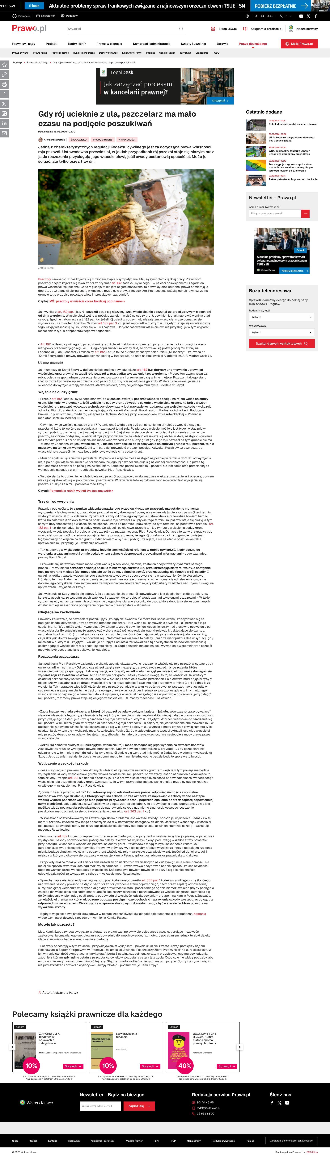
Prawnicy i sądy (23, 44)
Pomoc (250, 1140)
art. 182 (117, 283)
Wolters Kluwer (134, 1140)
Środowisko (79, 139)
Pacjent (150, 52)
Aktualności (127, 139)
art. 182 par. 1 (66, 312)
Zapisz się (136, 1106)
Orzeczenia (202, 52)
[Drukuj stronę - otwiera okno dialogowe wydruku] (4, 84)
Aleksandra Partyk (54, 139)
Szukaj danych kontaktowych (279, 344)
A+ (262, 16)
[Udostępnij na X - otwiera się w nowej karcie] (4, 104)
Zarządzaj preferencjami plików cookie (291, 1140)
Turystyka (185, 52)
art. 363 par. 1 (134, 811)
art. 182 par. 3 (107, 323)
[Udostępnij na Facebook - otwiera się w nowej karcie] (4, 94)
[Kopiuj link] (4, 74)
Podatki (51, 44)
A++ (270, 16)
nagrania (200, 914)
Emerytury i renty (132, 52)
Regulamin (74, 1140)
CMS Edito (312, 1152)
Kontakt (52, 1140)
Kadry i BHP (77, 44)
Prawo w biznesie (109, 44)
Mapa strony (194, 1140)
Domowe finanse (108, 52)
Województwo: (258, 325)
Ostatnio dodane (264, 112)
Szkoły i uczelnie (193, 44)
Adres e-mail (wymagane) (264, 207)
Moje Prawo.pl (304, 45)
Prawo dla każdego (253, 44)
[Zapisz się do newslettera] (305, 214)
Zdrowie (222, 44)
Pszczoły (44, 279)
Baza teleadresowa (270, 291)
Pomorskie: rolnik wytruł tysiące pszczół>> (81, 491)
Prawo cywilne (20, 52)
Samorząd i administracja (151, 44)
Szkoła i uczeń (167, 52)
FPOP (173, 1140)
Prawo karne (40, 52)
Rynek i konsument (84, 52)
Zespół (33, 1140)
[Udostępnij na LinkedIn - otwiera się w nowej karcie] (4, 123)
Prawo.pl (17, 62)
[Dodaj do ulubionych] (4, 64)
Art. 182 (45, 344)
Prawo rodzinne (60, 52)
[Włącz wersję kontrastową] (247, 16)
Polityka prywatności (223, 1140)
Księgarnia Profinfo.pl (102, 1140)
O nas (15, 1140)
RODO (216, 52)
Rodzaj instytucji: (259, 310)
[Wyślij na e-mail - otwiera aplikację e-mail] (4, 133)
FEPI (156, 1140)
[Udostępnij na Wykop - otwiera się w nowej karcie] (4, 113)
